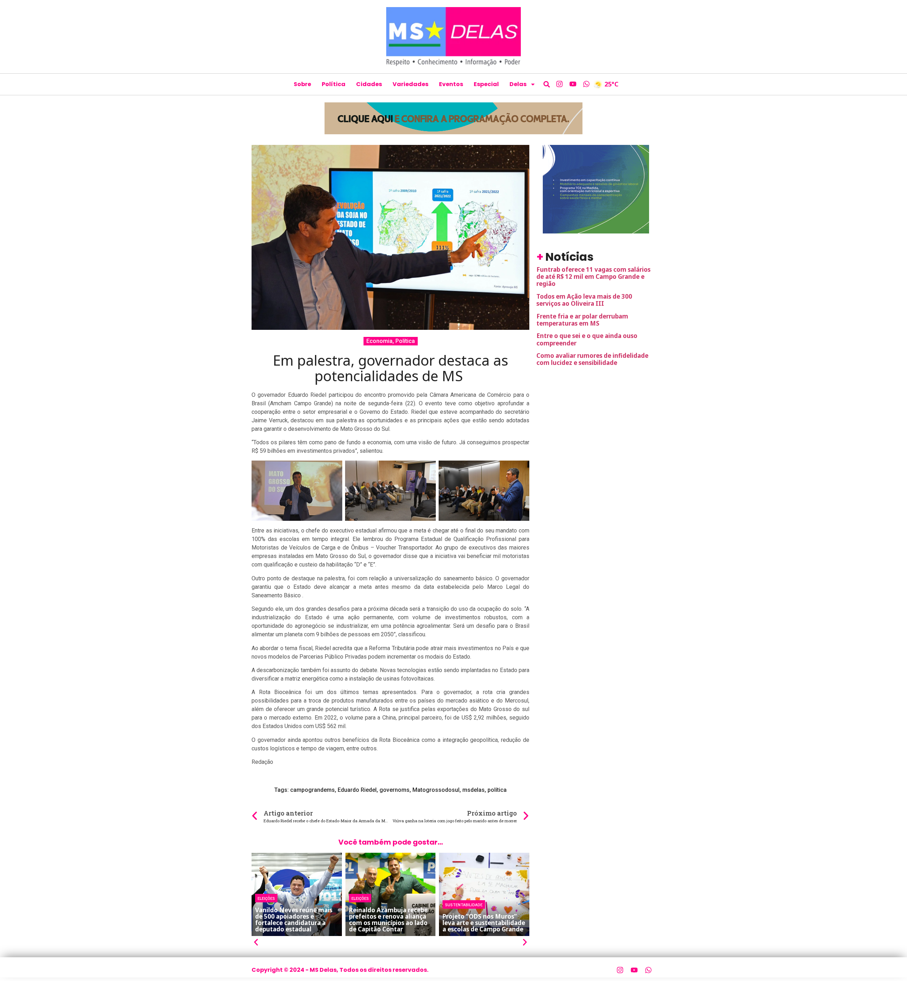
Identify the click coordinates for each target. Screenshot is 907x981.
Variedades (410, 84)
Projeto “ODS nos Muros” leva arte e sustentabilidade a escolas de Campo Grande (484, 922)
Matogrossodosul (436, 790)
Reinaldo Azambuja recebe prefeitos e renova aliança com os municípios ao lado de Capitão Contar (388, 919)
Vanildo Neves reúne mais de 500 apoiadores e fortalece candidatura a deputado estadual (293, 919)
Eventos (451, 84)
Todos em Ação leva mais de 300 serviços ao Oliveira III (584, 300)
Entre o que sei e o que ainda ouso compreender (586, 339)
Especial (486, 84)
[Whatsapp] (586, 84)
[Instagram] (559, 84)
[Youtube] (573, 84)
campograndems (312, 790)
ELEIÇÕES (266, 898)
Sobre (302, 84)
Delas (517, 84)
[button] (547, 84)
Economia (379, 341)
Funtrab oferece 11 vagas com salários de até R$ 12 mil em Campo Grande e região (593, 276)
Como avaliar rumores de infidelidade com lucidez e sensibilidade (592, 359)
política (497, 790)
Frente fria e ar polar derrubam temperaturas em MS (582, 319)
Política (333, 84)
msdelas (473, 790)
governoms (394, 790)
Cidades (369, 84)
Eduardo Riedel (357, 790)
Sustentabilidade (464, 904)
